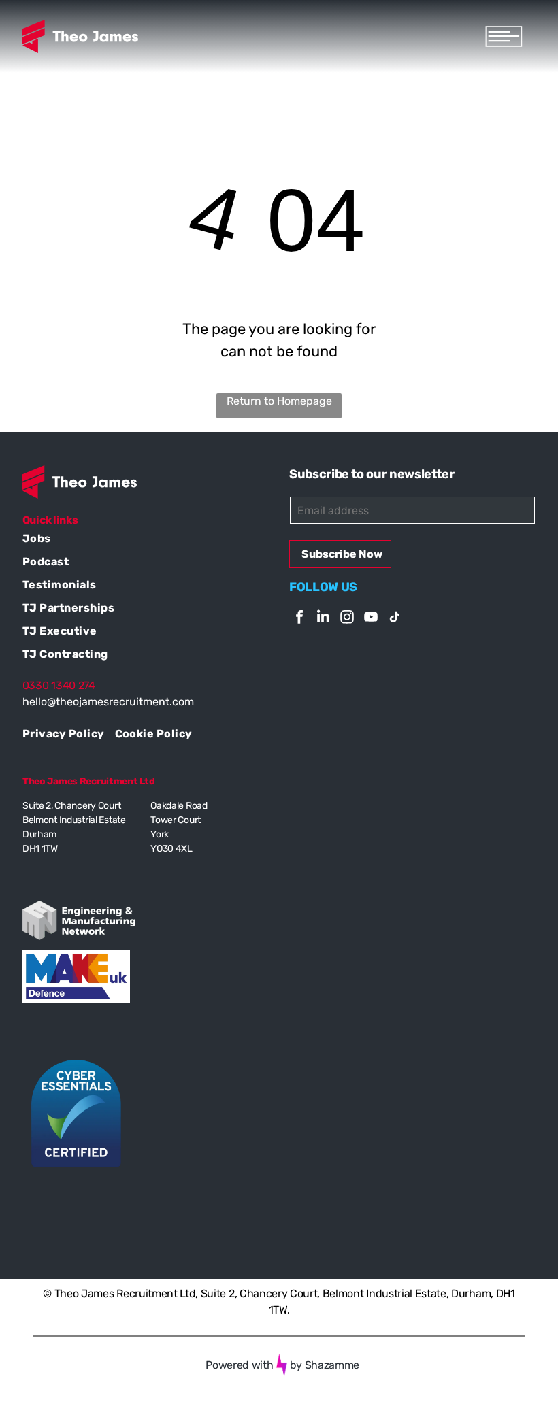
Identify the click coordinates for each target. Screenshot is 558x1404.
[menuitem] (145, 540)
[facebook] (299, 619)
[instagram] (347, 619)
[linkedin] (323, 619)
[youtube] (371, 619)
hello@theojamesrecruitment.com (108, 701)
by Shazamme (324, 1364)
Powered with (239, 1364)
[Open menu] (504, 36)
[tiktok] (394, 619)
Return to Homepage (279, 401)
